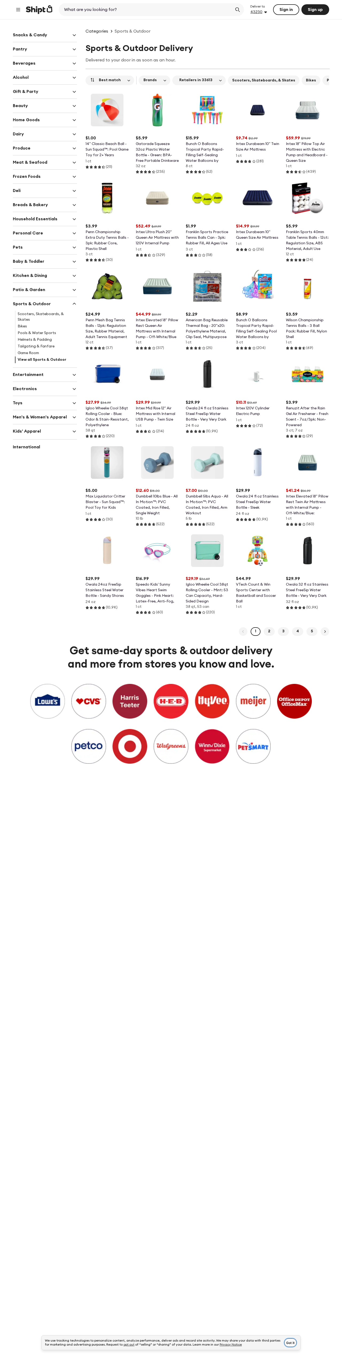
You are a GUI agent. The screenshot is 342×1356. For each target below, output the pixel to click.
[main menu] (18, 9)
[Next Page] (325, 631)
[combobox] (146, 9)
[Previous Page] (243, 631)
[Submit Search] (237, 9)
